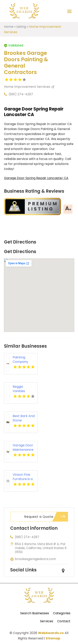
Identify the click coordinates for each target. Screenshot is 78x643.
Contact (63, 621)
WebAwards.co (51, 633)
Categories (61, 613)
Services (46, 621)
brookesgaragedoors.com (35, 559)
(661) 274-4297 (21, 94)
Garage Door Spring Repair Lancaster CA (36, 178)
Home (8, 26)
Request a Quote (38, 516)
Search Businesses (34, 613)
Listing (21, 26)
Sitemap (53, 638)
